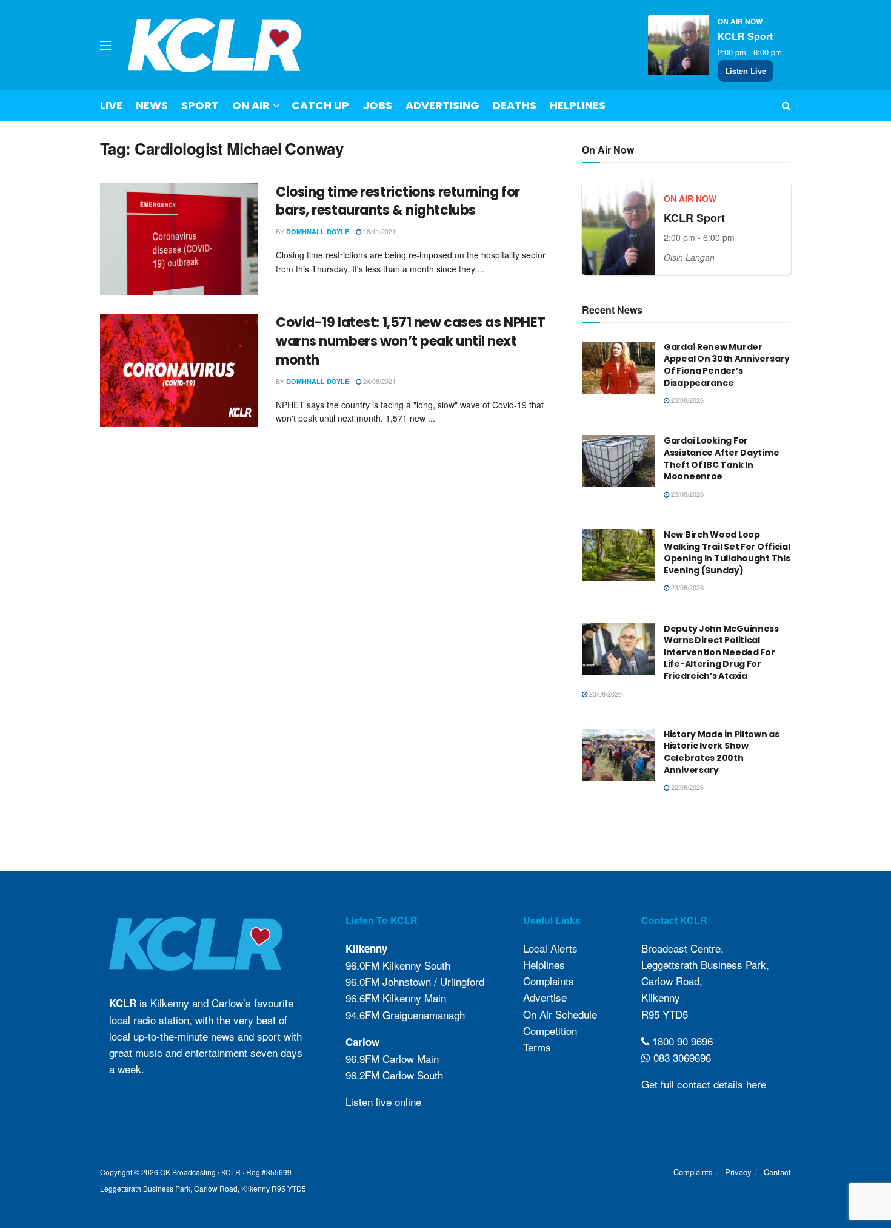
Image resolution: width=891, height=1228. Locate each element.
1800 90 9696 (681, 1040)
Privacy (738, 1172)
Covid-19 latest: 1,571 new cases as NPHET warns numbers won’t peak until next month (411, 341)
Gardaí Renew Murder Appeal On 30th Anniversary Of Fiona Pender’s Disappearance (727, 365)
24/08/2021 (378, 381)
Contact (777, 1172)
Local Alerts (550, 948)
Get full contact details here (703, 1083)
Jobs (377, 105)
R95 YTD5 (664, 1014)
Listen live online (383, 1101)
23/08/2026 (686, 400)
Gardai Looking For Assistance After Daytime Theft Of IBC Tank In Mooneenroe (721, 458)
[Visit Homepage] (215, 45)
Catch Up (320, 105)
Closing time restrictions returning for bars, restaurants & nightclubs (398, 201)
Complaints (548, 980)
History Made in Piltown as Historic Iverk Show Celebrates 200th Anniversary (721, 752)
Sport (200, 105)
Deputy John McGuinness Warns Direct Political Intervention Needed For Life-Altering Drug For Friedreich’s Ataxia (721, 652)
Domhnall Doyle (317, 231)
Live (111, 105)
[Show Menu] (105, 45)
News (152, 105)
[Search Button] (786, 105)
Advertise (545, 997)
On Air (251, 105)
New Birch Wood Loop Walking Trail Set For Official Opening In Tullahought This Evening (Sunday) (727, 552)
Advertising (442, 105)
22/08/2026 (686, 787)
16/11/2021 (378, 231)
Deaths (514, 105)
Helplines (578, 105)
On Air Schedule (560, 1014)
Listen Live (745, 70)
